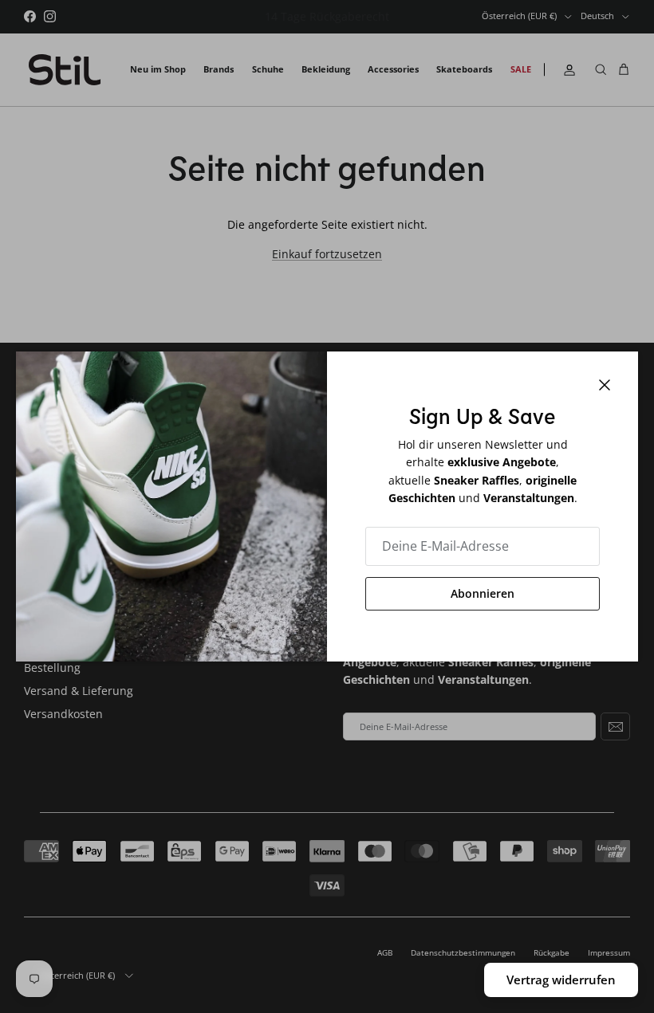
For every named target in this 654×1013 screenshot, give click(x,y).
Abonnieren (482, 593)
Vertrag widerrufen (561, 979)
